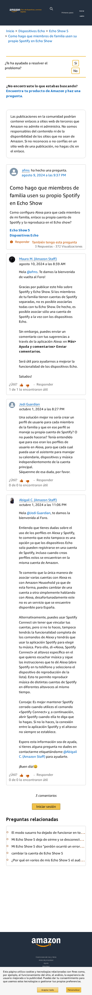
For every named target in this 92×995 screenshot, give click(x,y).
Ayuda (46, 963)
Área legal (46, 966)
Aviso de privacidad (46, 960)
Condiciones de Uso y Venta (46, 957)
